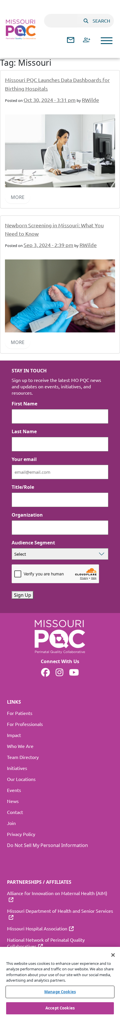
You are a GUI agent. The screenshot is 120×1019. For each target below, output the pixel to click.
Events (14, 790)
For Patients (19, 713)
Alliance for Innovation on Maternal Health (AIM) (57, 893)
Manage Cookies (60, 991)
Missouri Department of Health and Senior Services (60, 911)
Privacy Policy (21, 834)
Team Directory (23, 757)
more (17, 197)
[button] (106, 40)
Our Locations (21, 779)
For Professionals (25, 724)
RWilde (90, 100)
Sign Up (22, 595)
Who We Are (20, 746)
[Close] (113, 955)
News (13, 801)
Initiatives (17, 768)
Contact (15, 812)
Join (11, 823)
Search (101, 20)
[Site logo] (21, 29)
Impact (14, 735)
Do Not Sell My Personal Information (47, 845)
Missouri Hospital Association (37, 928)
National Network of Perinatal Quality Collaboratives (46, 943)
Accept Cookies (60, 1008)
